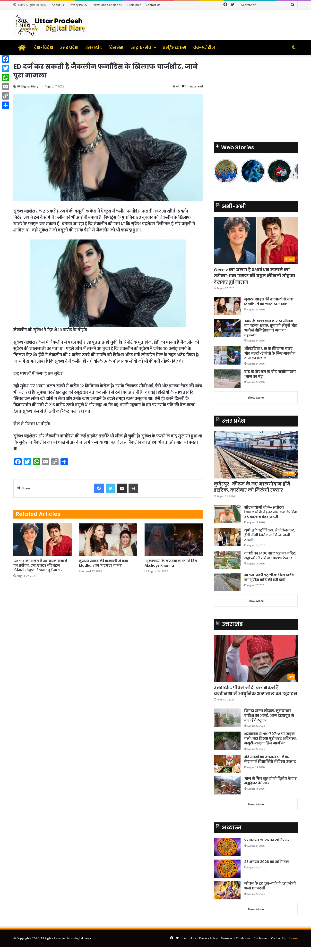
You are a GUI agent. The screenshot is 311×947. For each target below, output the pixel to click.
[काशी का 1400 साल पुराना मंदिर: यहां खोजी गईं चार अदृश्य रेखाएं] (227, 560)
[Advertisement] (256, 96)
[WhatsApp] (5, 77)
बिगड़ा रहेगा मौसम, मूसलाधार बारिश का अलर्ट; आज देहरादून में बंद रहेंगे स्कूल (269, 715)
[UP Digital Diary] (50, 25)
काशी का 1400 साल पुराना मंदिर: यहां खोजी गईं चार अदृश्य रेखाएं (270, 556)
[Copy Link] (5, 96)
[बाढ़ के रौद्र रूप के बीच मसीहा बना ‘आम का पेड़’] (227, 378)
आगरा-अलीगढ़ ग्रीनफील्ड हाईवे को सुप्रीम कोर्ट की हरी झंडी (269, 577)
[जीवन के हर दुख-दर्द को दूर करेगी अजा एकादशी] (227, 890)
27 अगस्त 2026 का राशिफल (266, 840)
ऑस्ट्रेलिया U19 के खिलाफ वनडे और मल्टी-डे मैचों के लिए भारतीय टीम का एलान (269, 353)
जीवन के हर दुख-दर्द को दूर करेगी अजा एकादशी (270, 886)
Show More (256, 397)
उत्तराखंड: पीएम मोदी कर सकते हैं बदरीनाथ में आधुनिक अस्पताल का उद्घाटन (255, 690)
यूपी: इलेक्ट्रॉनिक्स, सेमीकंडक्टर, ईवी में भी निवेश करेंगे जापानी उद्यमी (269, 535)
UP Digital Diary (27, 86)
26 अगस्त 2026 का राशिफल (267, 861)
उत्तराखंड (93, 48)
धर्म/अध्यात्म (174, 48)
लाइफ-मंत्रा (141, 48)
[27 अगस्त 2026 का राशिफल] (227, 847)
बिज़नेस (115, 48)
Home (293, 938)
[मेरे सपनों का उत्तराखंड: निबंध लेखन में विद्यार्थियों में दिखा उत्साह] (227, 764)
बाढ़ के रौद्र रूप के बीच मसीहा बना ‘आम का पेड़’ (270, 374)
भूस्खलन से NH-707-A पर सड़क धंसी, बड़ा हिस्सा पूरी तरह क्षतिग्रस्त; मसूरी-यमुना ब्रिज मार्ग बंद (270, 738)
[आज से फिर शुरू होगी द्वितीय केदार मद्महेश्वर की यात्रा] (227, 785)
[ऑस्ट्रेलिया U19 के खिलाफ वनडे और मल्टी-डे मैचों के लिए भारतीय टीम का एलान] (227, 355)
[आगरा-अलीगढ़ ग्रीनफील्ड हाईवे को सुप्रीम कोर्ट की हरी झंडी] (227, 582)
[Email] (5, 86)
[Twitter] (5, 68)
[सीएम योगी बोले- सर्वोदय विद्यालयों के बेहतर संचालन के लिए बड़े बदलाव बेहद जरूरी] (227, 514)
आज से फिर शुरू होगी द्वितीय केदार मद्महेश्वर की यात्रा (270, 781)
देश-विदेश (43, 48)
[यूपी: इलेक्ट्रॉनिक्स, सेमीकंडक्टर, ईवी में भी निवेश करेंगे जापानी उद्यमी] (227, 537)
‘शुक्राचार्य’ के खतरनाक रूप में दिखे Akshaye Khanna (171, 563)
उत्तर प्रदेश (69, 48)
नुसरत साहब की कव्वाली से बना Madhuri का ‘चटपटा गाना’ (103, 563)
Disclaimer (134, 5)
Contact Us (153, 5)
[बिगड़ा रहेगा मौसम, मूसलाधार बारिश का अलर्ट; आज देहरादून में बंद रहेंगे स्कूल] (227, 717)
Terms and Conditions (107, 5)
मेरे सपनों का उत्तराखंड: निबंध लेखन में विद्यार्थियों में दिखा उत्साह (270, 759)
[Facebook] (5, 59)
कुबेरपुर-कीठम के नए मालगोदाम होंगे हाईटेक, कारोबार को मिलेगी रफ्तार (252, 487)
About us (58, 5)
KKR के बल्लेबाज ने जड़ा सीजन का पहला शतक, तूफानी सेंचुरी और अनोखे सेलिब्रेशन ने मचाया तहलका (270, 328)
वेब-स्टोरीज (204, 48)
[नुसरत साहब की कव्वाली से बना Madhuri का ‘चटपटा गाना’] (108, 539)
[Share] (5, 105)
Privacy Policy (78, 5)
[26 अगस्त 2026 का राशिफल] (227, 869)
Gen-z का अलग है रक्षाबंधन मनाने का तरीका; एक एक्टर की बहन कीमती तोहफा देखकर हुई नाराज (40, 565)
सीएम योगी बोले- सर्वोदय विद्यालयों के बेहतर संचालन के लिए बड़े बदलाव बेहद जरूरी (270, 512)
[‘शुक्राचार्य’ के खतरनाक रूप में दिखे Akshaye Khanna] (174, 539)
